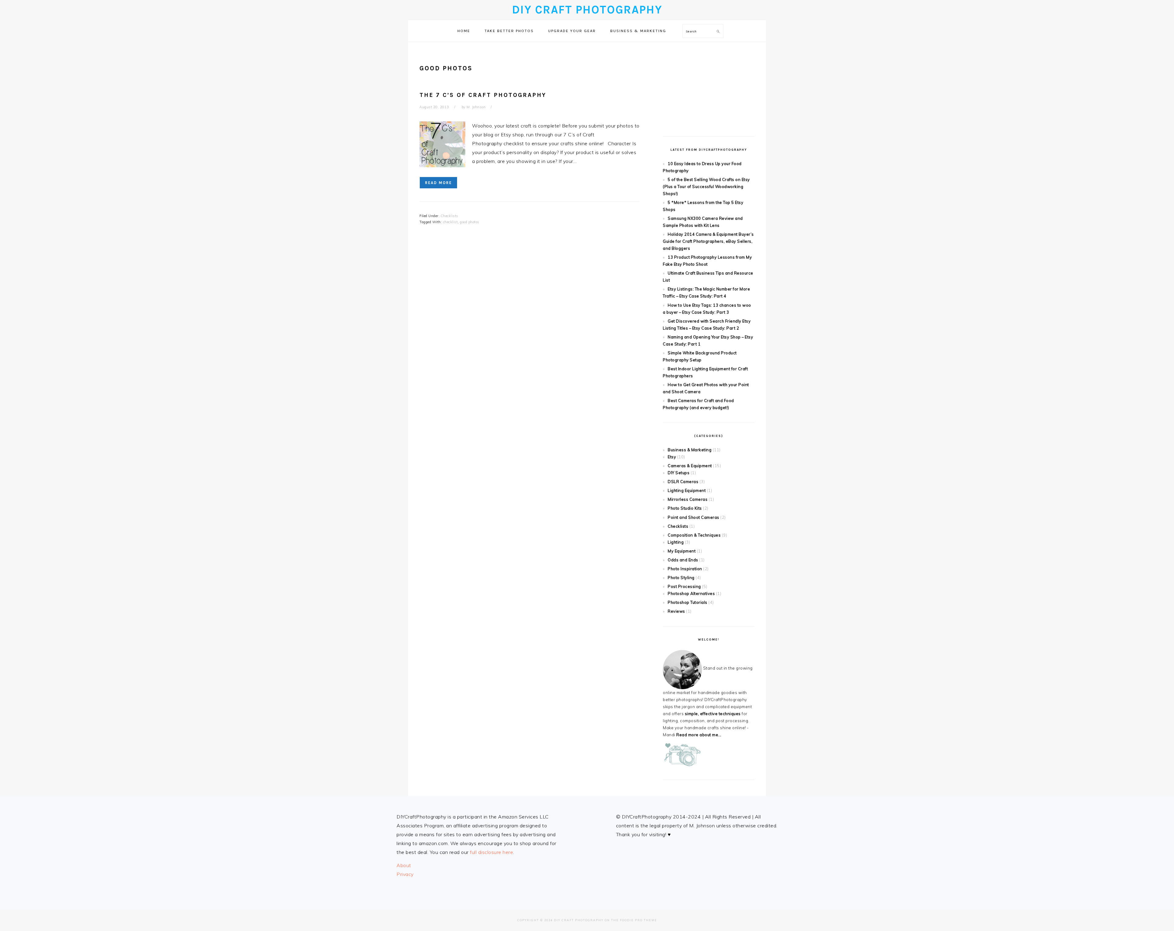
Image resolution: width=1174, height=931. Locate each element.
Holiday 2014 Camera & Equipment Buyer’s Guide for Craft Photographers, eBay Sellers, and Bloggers (708, 241)
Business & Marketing (689, 449)
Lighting (676, 542)
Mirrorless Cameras (687, 499)
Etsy (672, 456)
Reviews (676, 611)
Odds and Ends (683, 559)
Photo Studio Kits (685, 508)
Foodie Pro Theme (638, 920)
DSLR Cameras (683, 481)
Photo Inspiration (685, 568)
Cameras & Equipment (690, 465)
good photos (469, 222)
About (404, 865)
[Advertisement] (709, 84)
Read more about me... (699, 734)
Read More (438, 182)
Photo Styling (681, 577)
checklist (450, 222)
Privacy (405, 874)
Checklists (449, 216)
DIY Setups (678, 472)
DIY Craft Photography (587, 9)
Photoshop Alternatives (691, 593)
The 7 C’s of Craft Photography (482, 94)
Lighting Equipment (687, 490)
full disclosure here (491, 852)
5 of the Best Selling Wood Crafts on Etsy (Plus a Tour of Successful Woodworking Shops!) (706, 186)
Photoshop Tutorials (687, 602)
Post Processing (684, 586)
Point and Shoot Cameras (693, 517)
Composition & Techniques (694, 535)
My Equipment (682, 551)
